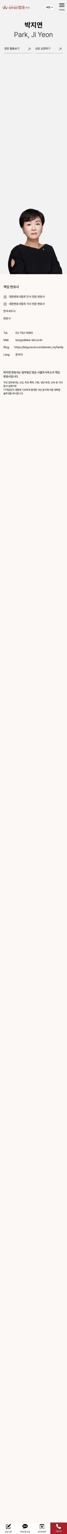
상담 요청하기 (48, 50)
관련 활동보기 (17, 50)
